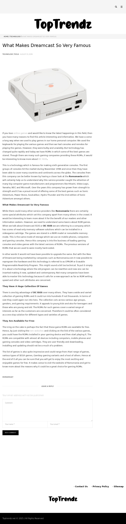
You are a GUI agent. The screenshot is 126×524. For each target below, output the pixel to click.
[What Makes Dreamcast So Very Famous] (47, 93)
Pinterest (108, 518)
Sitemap (119, 486)
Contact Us (81, 486)
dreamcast (8, 377)
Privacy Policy (101, 486)
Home (6, 36)
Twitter (120, 518)
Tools (16, 54)
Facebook (96, 518)
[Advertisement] (47, 453)
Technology (15, 36)
